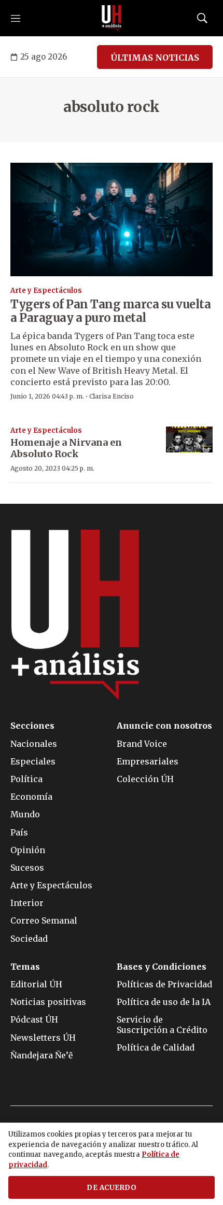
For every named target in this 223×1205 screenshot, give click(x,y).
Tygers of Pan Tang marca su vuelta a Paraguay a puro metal (110, 311)
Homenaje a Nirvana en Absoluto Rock (66, 448)
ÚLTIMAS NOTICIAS (154, 57)
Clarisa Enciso (111, 396)
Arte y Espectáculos (46, 290)
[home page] (111, 18)
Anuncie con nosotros (164, 726)
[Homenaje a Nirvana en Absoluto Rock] (189, 440)
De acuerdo (111, 1187)
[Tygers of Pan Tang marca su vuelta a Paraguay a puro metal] (111, 220)
